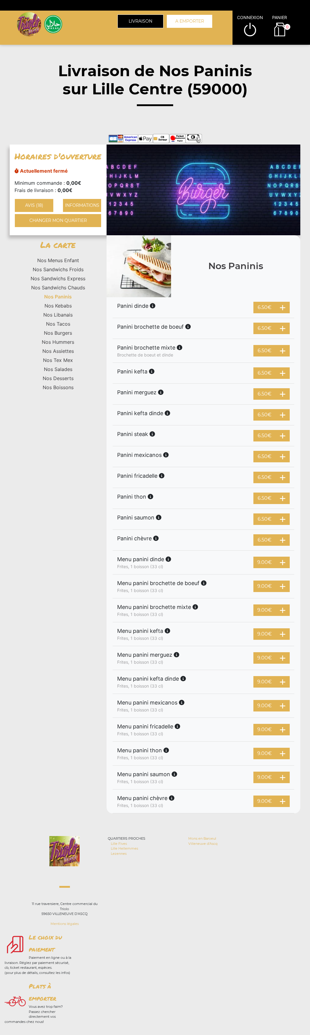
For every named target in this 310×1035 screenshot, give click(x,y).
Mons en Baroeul (202, 838)
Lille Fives (119, 843)
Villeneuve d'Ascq (202, 843)
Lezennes (119, 853)
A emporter (189, 21)
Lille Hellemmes (124, 848)
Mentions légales (65, 924)
